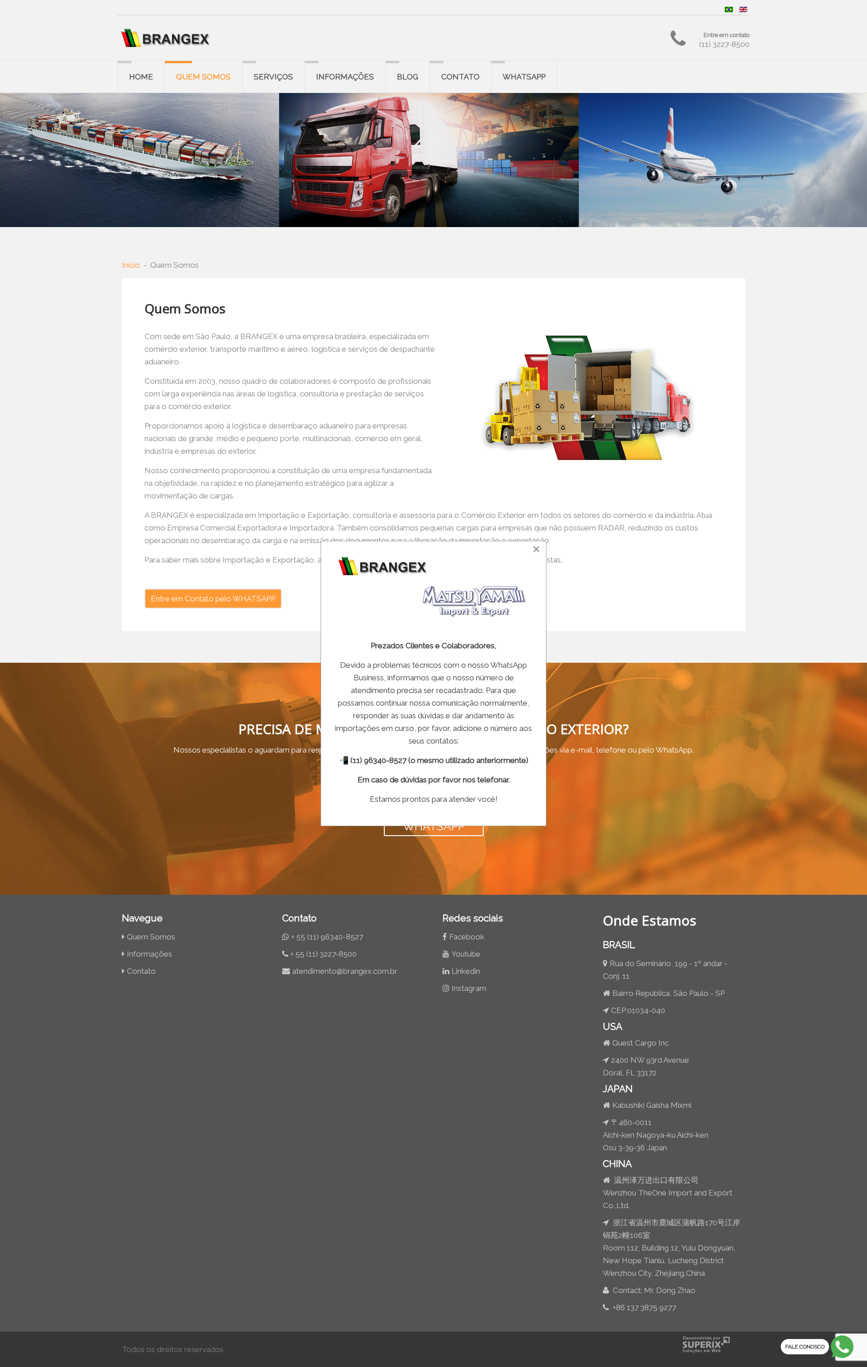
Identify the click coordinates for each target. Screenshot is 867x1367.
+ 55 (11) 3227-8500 (323, 953)
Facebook (467, 936)
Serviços (273, 76)
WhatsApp (524, 76)
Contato (460, 76)
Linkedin (466, 971)
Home (141, 76)
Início (131, 265)
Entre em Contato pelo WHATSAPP (213, 598)
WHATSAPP (434, 826)
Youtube (466, 953)
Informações (345, 76)
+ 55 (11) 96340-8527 (327, 936)
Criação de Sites (706, 1344)
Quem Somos (203, 76)
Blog (407, 76)
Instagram (469, 988)
